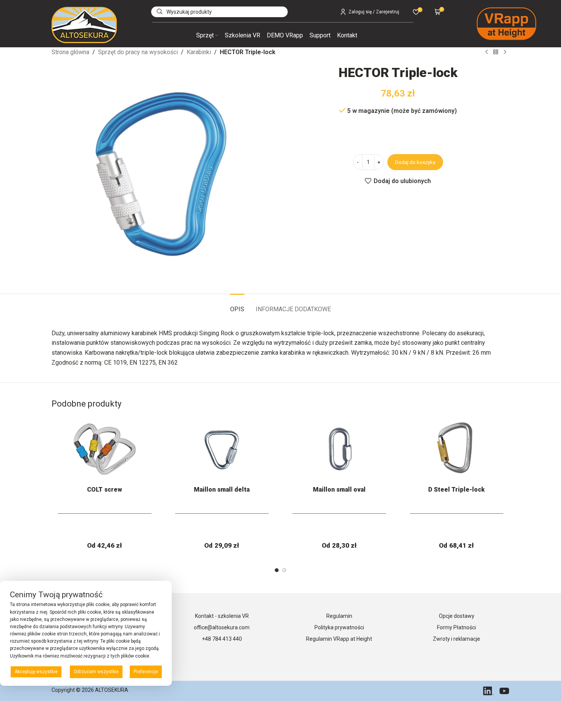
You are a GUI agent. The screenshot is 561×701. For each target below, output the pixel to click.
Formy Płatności (456, 627)
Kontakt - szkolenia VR (222, 616)
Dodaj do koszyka (415, 162)
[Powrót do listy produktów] (495, 52)
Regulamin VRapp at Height (339, 639)
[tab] (237, 305)
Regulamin (339, 616)
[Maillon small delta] (222, 449)
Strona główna (70, 52)
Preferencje (146, 671)
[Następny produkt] (504, 52)
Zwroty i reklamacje (456, 639)
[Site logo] (84, 24)
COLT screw (104, 489)
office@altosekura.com (222, 627)
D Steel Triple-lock (456, 489)
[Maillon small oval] (339, 449)
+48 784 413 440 (222, 639)
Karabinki (199, 52)
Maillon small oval (339, 489)
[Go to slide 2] (284, 570)
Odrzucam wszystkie (96, 671)
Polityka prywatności (339, 627)
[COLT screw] (104, 449)
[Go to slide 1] (277, 570)
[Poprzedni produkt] (486, 52)
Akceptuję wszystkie (36, 671)
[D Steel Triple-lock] (456, 449)
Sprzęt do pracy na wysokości (138, 52)
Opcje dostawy (456, 616)
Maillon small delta (222, 489)
